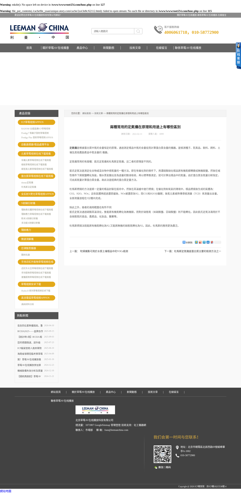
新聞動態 (108, 47)
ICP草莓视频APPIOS (32, 122)
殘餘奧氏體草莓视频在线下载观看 (37, 210)
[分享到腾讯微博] (204, 242)
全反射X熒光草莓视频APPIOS (37, 194)
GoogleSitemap (102, 425)
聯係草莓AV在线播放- (207, 15)
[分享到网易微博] (212, 242)
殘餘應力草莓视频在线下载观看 (36, 214)
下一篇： (169, 251)
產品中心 (82, 47)
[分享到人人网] (208, 242)
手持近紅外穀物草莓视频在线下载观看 (37, 263)
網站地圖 (5, 491)
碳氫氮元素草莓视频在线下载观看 (37, 169)
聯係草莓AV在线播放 (188, 47)
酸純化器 (25, 255)
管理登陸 (116, 425)
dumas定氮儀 (27, 182)
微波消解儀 (27, 239)
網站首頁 (86, 113)
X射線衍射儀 (28, 203)
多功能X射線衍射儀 (30, 223)
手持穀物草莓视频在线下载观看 (36, 273)
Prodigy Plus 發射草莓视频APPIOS (37, 137)
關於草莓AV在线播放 (56, 47)
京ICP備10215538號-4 (216, 486)
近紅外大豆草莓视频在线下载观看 (37, 268)
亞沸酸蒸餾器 (28, 248)
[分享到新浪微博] (200, 242)
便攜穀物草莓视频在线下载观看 (36, 277)
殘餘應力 (26, 230)
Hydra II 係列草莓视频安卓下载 (35, 291)
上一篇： (74, 251)
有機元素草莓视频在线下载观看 (36, 160)
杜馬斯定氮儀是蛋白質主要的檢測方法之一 (197, 251)
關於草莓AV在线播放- (187, 15)
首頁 (29, 47)
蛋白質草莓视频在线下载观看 (37, 176)
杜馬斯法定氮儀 (28, 187)
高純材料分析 (27, 304)
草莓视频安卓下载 (31, 284)
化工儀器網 (140, 425)
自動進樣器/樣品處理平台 (35, 144)
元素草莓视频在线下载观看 (36, 153)
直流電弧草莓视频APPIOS (35, 297)
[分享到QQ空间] (196, 242)
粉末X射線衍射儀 (29, 218)
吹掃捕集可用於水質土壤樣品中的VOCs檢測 (104, 251)
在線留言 (222, 15)
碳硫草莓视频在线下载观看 (34, 164)
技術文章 (135, 47)
